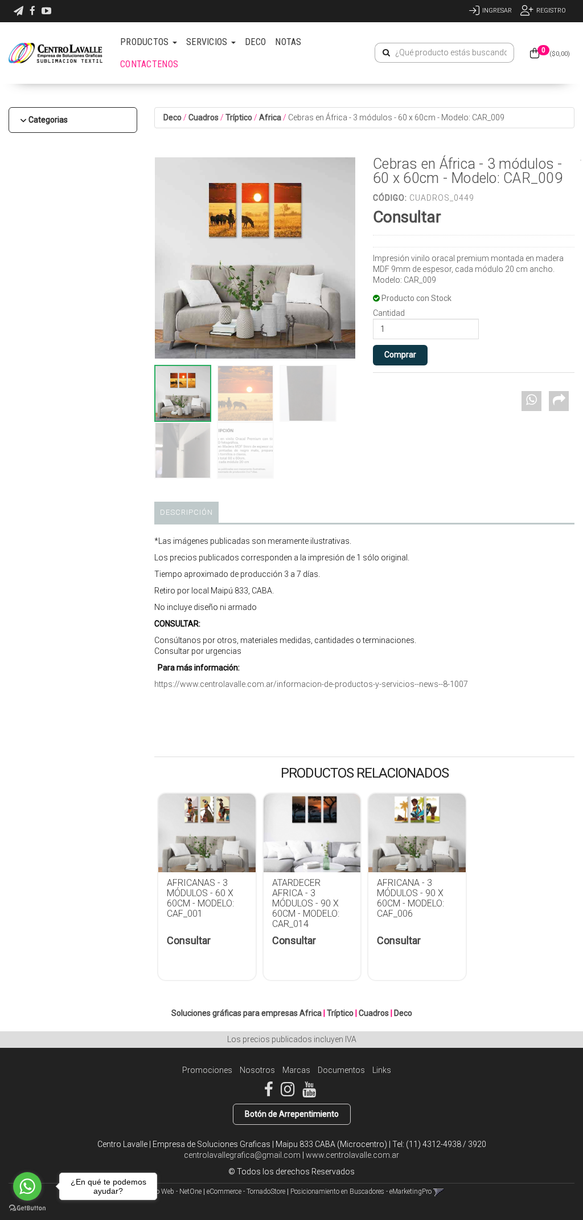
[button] (18, 11)
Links (381, 1070)
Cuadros (203, 117)
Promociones (207, 1070)
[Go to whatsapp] (27, 1186)
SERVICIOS (208, 41)
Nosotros (257, 1070)
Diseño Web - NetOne (170, 1191)
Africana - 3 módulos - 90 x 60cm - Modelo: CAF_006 (410, 898)
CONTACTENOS (149, 64)
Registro (551, 10)
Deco (172, 117)
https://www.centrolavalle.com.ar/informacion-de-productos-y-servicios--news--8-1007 (311, 684)
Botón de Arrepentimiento (292, 1114)
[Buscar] (386, 53)
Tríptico (238, 117)
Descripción (186, 512)
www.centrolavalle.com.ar (352, 1155)
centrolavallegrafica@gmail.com (242, 1155)
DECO (255, 41)
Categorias (48, 119)
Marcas (296, 1070)
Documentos (341, 1070)
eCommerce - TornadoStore (246, 1191)
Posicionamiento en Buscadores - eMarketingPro (361, 1191)
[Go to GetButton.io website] (27, 1208)
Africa (270, 117)
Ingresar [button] (497, 10)
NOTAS (288, 41)
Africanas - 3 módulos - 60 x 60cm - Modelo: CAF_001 (200, 898)
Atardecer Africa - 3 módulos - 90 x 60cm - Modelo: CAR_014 (305, 903)
